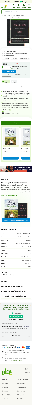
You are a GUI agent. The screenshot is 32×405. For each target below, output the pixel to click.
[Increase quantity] (10, 67)
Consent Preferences (16, 360)
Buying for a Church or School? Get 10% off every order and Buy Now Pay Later (15, 75)
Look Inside (17, 17)
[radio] (3, 81)
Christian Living (6, 15)
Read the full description (9, 195)
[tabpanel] (16, 143)
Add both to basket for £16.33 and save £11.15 (16, 220)
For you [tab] (16, 123)
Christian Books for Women (18, 15)
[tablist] (16, 123)
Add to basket (10, 71)
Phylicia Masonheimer (8, 55)
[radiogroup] (16, 81)
